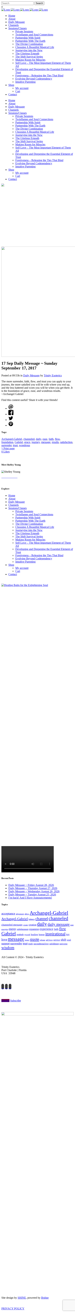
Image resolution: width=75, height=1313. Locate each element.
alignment (20, 914)
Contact (12, 574)
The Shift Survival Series (29, 536)
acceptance (8, 913)
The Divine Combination (29, 523)
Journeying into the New (29, 530)
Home (11, 495)
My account (21, 567)
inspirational (55, 934)
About (11, 498)
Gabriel (19, 442)
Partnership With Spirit (27, 517)
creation (32, 924)
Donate (5, 1000)
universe (63, 943)
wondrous (24, 445)
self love (49, 940)
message (45, 442)
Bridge (45, 1297)
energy (12, 928)
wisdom (7, 947)
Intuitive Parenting (25, 561)
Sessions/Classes (17, 508)
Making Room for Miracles (30, 539)
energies (4, 929)
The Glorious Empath (27, 533)
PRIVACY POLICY (12, 1308)
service (56, 940)
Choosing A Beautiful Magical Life (34, 527)
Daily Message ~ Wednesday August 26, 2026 (33, 891)
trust (15, 445)
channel (41, 918)
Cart (17, 571)
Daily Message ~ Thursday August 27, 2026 (32, 888)
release (42, 940)
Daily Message (31, 375)
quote (34, 939)
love (4, 939)
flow (57, 438)
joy (68, 934)
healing (34, 934)
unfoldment (54, 944)
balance (32, 919)
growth (27, 934)
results (55, 442)
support (5, 943)
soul (69, 940)
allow (27, 914)
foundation (7, 442)
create (25, 925)
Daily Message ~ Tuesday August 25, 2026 (32, 894)
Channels (13, 504)
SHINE (22, 1297)
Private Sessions (24, 511)
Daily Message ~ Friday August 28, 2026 (31, 885)
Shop (11, 564)
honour (42, 934)
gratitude (20, 934)
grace (27, 442)
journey (36, 442)
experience (46, 929)
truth (30, 943)
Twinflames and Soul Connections (34, 514)
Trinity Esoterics (53, 375)
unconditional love (41, 944)
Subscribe (15, 1000)
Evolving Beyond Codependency (33, 558)
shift (63, 939)
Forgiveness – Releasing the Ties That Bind (39, 555)
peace (27, 940)
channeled (29, 438)
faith (51, 438)
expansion (34, 929)
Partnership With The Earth (30, 520)
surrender (6, 445)
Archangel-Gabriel (11, 438)
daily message (59, 924)
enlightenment (22, 929)
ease (45, 438)
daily (38, 438)
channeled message (11, 924)
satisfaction (66, 442)
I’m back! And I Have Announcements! (30, 897)
